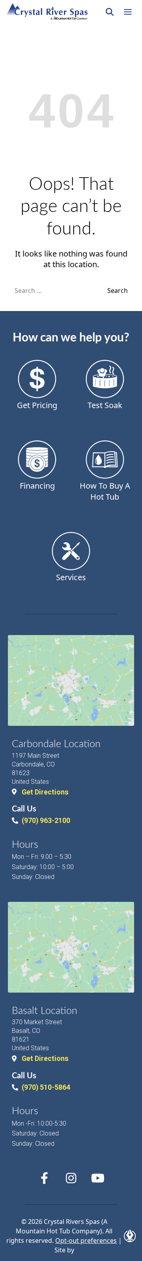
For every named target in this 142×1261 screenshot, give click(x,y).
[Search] (110, 12)
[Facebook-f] (44, 1178)
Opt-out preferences (86, 1240)
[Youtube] (97, 1178)
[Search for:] (61, 290)
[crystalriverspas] (47, 12)
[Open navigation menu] (128, 12)
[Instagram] (71, 1178)
